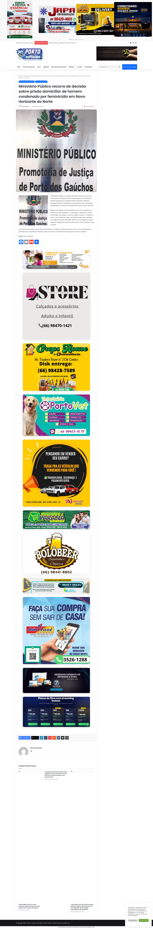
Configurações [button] (133, 920)
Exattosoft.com (91, 927)
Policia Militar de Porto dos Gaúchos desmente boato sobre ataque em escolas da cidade (29, 906)
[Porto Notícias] (29, 54)
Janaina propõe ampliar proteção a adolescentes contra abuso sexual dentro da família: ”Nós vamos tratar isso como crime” (83, 42)
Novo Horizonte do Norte (58, 67)
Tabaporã (46, 67)
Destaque (26, 76)
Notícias (71, 67)
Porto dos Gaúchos (29, 67)
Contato (79, 67)
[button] (70, 39)
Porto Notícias (25, 106)
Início (19, 67)
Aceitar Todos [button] (144, 920)
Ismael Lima (66, 923)
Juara (39, 67)
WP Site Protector (80, 927)
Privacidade (88, 67)
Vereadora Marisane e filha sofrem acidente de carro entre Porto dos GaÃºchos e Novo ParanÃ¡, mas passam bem (56, 774)
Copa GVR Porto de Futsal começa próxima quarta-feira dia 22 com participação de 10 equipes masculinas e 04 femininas (82, 907)
